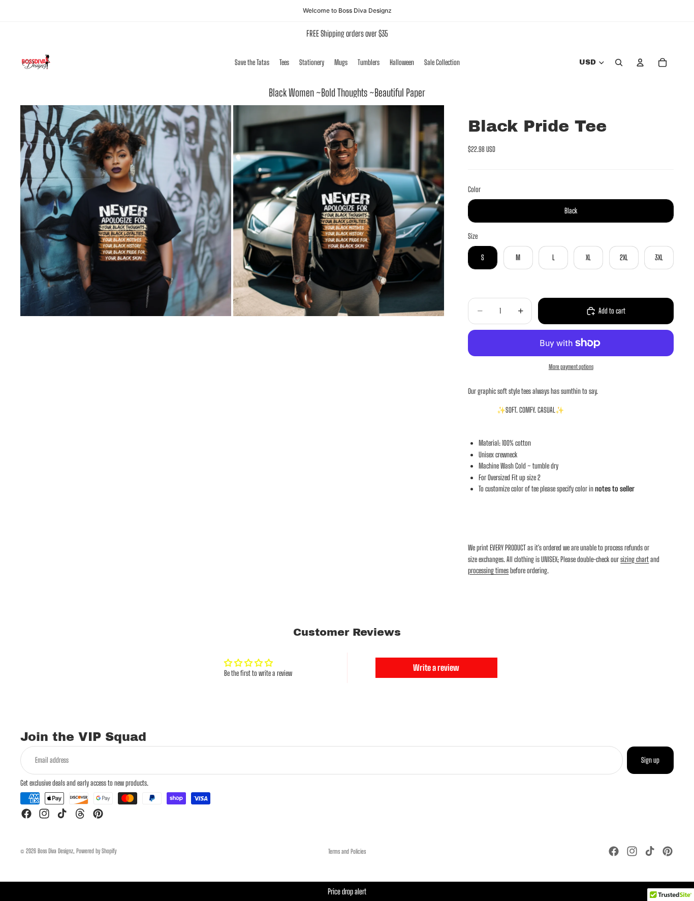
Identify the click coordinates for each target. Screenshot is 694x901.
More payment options (571, 366)
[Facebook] (26, 813)
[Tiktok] (62, 813)
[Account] (640, 62)
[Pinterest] (98, 813)
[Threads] (80, 813)
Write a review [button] (436, 667)
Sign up (650, 760)
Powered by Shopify (96, 851)
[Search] (619, 62)
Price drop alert (347, 891)
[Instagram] (44, 813)
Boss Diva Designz (55, 851)
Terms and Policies (347, 851)
